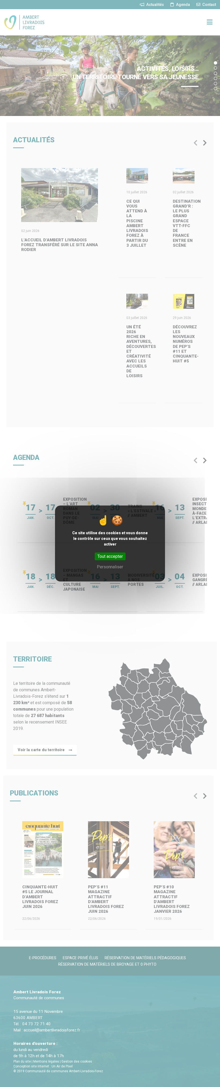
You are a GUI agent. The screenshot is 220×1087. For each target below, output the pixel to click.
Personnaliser (110, 566)
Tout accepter (110, 556)
